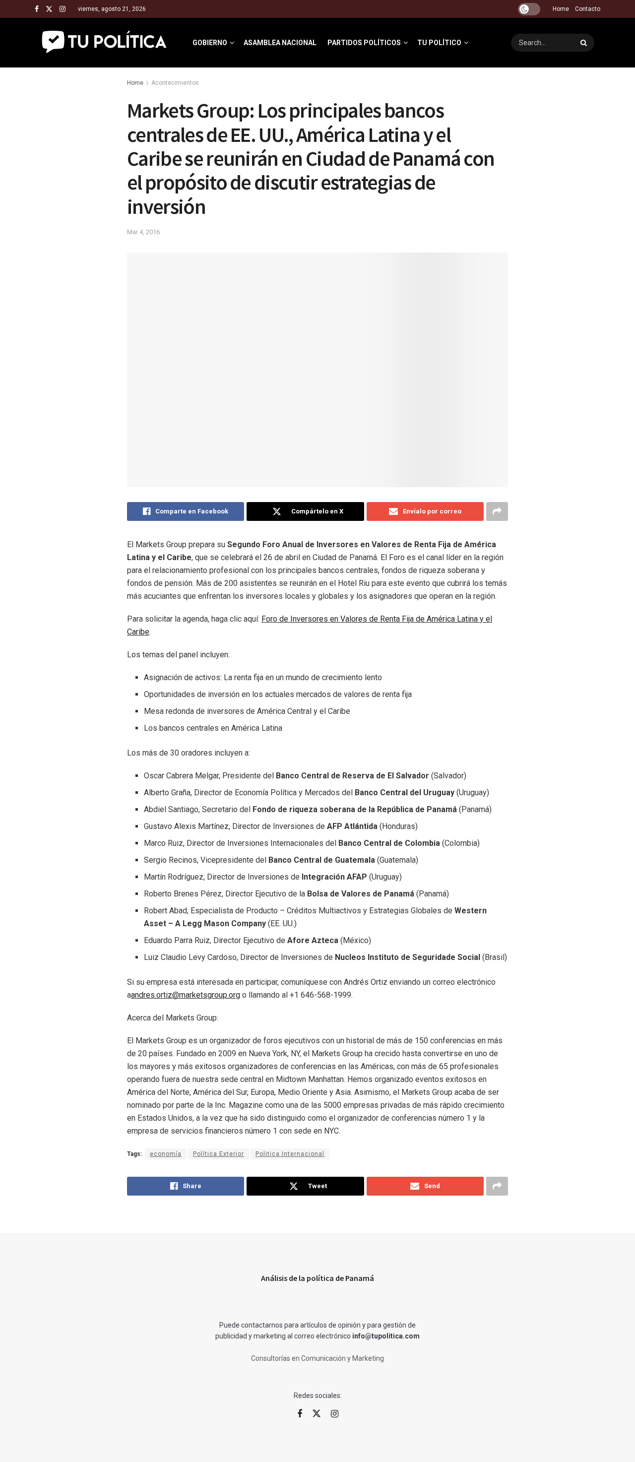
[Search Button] (584, 43)
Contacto (587, 8)
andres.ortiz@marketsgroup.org (185, 995)
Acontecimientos (175, 82)
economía (166, 1153)
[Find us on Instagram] (62, 9)
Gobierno (209, 43)
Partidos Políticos (364, 43)
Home (561, 8)
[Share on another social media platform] (497, 511)
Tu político (439, 43)
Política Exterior (218, 1153)
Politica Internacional (289, 1153)
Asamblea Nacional (280, 43)
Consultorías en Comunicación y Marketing (317, 1358)
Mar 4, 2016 (143, 232)
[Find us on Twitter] (49, 9)
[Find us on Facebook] (37, 9)
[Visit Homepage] (105, 42)
